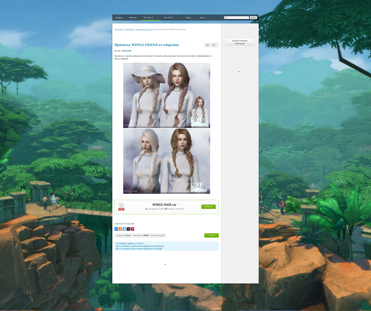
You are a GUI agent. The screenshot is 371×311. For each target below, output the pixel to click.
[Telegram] (124, 229)
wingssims (126, 50)
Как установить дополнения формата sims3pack (140, 246)
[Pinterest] (132, 229)
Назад (211, 235)
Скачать (208, 206)
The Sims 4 (148, 17)
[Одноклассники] (120, 229)
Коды (202, 17)
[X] (128, 229)
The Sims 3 (169, 17)
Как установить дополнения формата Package (139, 248)
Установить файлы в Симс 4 (130, 243)
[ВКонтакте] (116, 229)
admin (128, 235)
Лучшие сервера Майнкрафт (239, 42)
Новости (132, 17)
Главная (119, 17)
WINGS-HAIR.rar (164, 204)
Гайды (188, 17)
